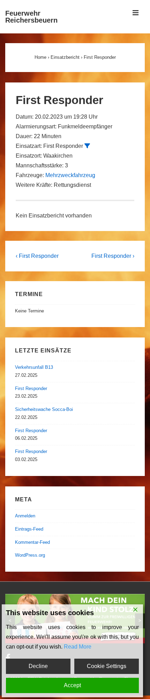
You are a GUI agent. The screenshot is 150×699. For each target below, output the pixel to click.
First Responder (31, 388)
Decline (38, 666)
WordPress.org (30, 555)
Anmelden (25, 515)
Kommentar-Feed (32, 542)
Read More (77, 647)
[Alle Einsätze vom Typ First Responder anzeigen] (87, 146)
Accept (72, 685)
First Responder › (112, 256)
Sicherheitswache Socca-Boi (44, 409)
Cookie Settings (106, 666)
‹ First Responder (37, 256)
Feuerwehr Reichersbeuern (31, 16)
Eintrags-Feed (29, 529)
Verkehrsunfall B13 (34, 367)
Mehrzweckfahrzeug (70, 175)
